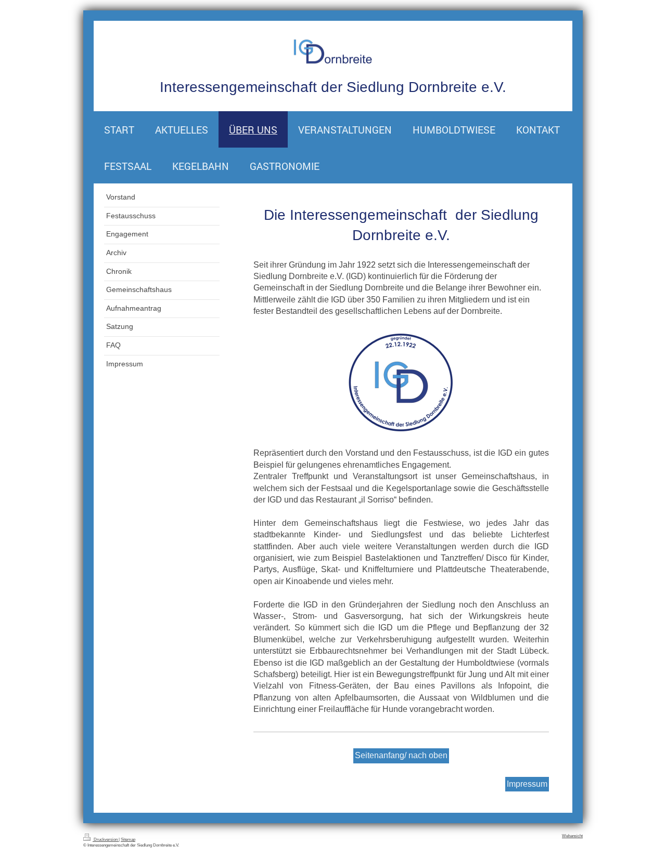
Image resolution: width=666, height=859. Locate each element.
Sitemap (128, 839)
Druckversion (106, 839)
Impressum (527, 783)
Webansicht (572, 836)
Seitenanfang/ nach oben (401, 755)
